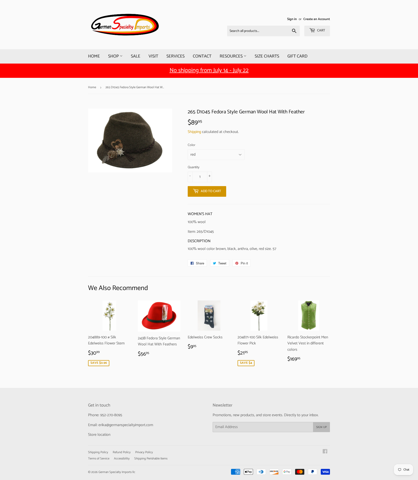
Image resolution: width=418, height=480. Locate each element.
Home (94, 56)
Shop (114, 56)
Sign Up (321, 427)
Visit (153, 56)
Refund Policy (122, 452)
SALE (135, 56)
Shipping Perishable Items (150, 458)
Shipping (194, 132)
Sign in (292, 19)
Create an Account (316, 19)
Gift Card (297, 56)
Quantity (193, 167)
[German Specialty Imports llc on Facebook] (325, 452)
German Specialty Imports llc (116, 472)
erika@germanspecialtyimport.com (125, 425)
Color (191, 145)
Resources (232, 56)
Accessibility (122, 458)
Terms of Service (98, 458)
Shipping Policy (98, 452)
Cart (320, 30)
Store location (99, 434)
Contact (202, 56)
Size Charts (267, 56)
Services (175, 56)
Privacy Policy (144, 452)
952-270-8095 (111, 415)
